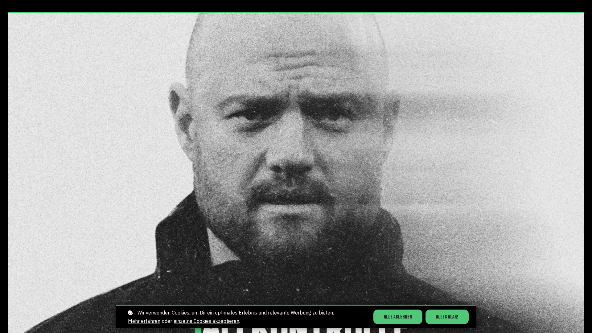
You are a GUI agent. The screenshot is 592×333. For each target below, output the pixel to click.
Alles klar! (447, 317)
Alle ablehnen (398, 317)
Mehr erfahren (144, 321)
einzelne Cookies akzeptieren (206, 321)
